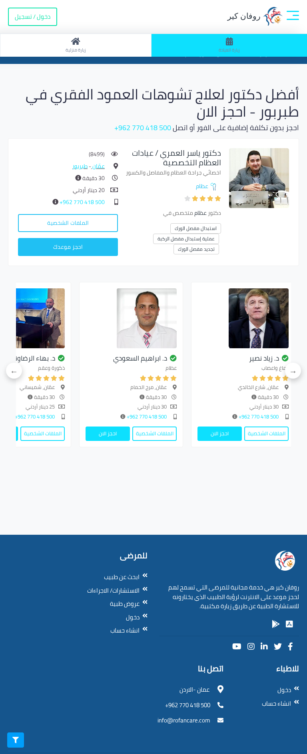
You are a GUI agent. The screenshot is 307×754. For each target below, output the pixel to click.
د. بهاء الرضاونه (33, 358)
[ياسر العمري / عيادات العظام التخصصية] (259, 177)
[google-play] (276, 624)
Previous (293, 371)
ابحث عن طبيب (122, 577)
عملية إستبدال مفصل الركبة (186, 238)
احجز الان (220, 433)
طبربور (80, 166)
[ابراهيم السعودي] (131, 318)
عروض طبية (125, 603)
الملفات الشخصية (68, 223)
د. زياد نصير (264, 358)
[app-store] (289, 624)
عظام (202, 186)
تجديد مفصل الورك (196, 249)
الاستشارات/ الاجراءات (113, 590)
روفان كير (245, 16)
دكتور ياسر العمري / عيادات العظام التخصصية (176, 157)
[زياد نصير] (243, 318)
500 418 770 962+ (142, 127)
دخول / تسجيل (32, 16)
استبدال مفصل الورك (196, 228)
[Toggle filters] (15, 740)
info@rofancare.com (183, 720)
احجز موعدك (68, 247)
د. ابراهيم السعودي (140, 358)
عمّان (98, 166)
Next (14, 371)
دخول (133, 617)
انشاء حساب (125, 630)
